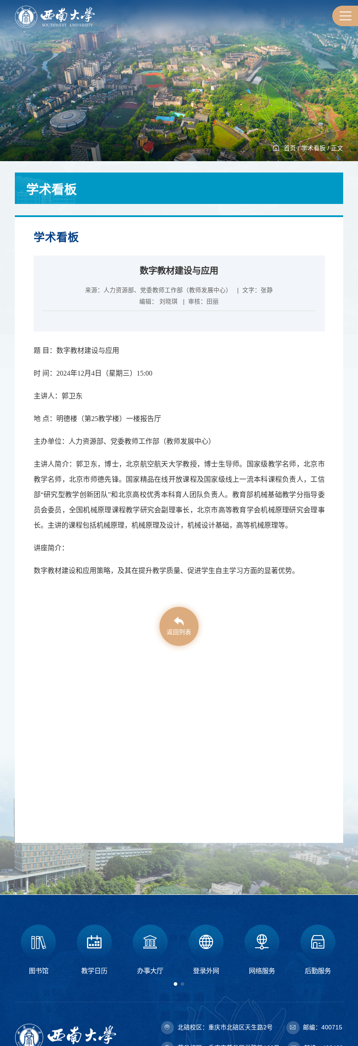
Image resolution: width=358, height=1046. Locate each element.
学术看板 (313, 148)
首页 (290, 148)
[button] (175, 984)
